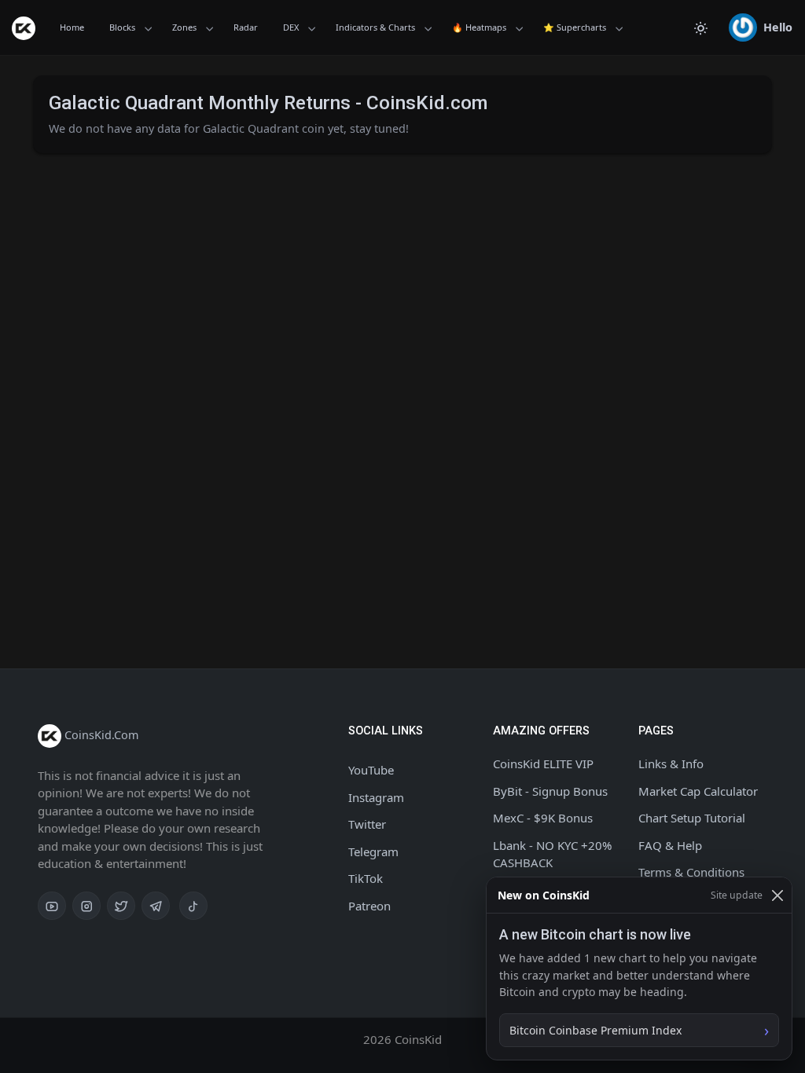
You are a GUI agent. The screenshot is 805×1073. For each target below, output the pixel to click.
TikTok (365, 878)
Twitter (367, 824)
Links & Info (671, 763)
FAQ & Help (670, 845)
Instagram (376, 797)
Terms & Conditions (691, 872)
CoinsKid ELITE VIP (543, 763)
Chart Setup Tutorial (691, 818)
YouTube (371, 770)
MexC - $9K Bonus (543, 818)
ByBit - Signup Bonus (550, 791)
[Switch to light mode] (700, 27)
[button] (760, 27)
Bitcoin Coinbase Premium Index (595, 1030)
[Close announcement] (777, 895)
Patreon (369, 906)
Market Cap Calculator (698, 791)
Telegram (373, 851)
